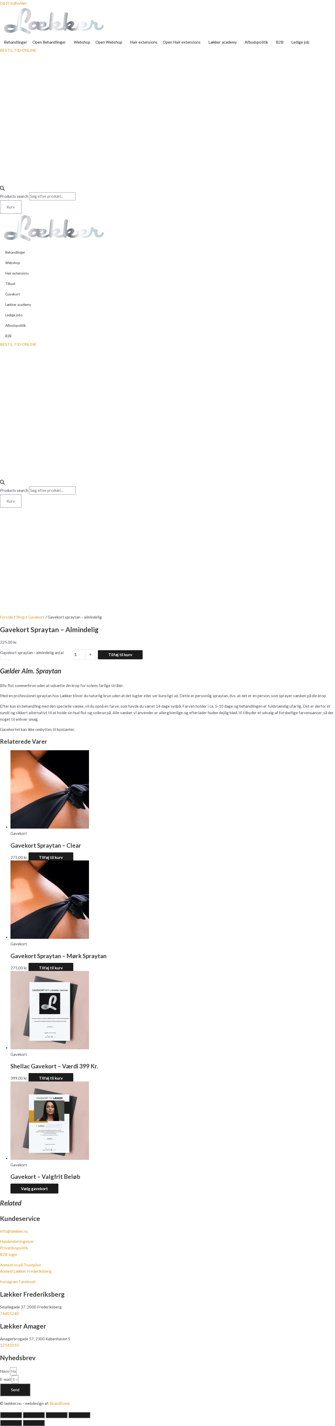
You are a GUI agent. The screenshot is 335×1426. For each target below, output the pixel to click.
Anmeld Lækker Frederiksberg (26, 1271)
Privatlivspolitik (14, 1247)
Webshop (12, 263)
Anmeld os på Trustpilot (20, 1264)
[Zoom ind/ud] (11, 1415)
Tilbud (10, 284)
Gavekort (12, 294)
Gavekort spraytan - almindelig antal (32, 652)
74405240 (9, 1313)
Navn (5, 1371)
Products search (14, 196)
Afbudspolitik (15, 325)
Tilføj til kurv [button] (51, 857)
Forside (6, 617)
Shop (20, 617)
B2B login (8, 1254)
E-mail (6, 1379)
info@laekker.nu (14, 1231)
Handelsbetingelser (17, 1241)
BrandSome (60, 1403)
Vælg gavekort (34, 1188)
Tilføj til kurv (120, 654)
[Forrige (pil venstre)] (11, 1423)
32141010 (9, 1345)
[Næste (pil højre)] (34, 1423)
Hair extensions (17, 273)
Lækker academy (18, 304)
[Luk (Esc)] (79, 1415)
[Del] (57, 1415)
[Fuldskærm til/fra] (34, 1415)
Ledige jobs (14, 315)
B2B (8, 336)
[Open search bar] (2, 189)
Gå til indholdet (13, 3)
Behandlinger (15, 252)
